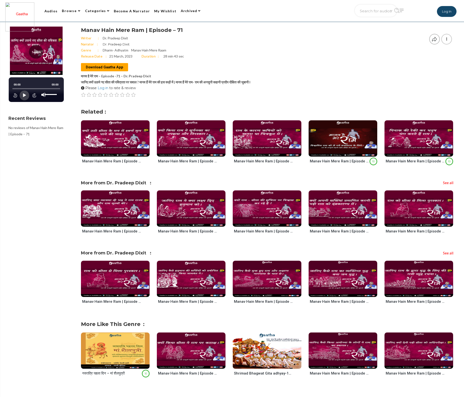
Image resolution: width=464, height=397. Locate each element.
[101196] (423, 151)
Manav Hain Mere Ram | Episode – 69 (415, 373)
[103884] (347, 292)
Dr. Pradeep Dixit (115, 38)
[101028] (347, 151)
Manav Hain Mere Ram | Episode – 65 (263, 301)
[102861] (119, 151)
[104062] (347, 364)
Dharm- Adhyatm (115, 50)
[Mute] (43, 94)
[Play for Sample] (110, 151)
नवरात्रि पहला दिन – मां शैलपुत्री (103, 373)
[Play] (24, 95)
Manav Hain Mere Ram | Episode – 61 (339, 301)
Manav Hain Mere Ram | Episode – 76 (263, 231)
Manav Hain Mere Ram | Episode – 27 (187, 161)
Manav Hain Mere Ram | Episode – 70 (339, 373)
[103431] (195, 222)
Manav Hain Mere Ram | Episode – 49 (187, 301)
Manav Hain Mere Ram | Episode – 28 (187, 373)
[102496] (423, 222)
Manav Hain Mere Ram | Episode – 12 (263, 161)
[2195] (271, 364)
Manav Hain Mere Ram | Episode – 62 (415, 301)
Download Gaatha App (104, 67)
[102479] (347, 222)
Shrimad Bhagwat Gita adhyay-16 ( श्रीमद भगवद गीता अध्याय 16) (263, 373)
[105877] (271, 222)
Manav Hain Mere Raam (148, 50)
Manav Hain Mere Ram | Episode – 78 (111, 231)
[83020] (119, 364)
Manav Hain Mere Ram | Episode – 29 (339, 231)
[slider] (51, 90)
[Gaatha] (19, 11)
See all (448, 182)
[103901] (423, 292)
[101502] (271, 151)
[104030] (423, 364)
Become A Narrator (132, 11)
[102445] (195, 151)
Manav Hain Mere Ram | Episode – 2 (339, 161)
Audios (51, 11)
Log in (103, 88)
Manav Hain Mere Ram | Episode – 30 (415, 231)
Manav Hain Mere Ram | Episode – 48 (187, 231)
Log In (446, 11)
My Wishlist (165, 11)
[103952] (271, 292)
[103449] (195, 292)
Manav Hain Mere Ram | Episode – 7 (415, 161)
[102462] (195, 364)
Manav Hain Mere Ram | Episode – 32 (111, 161)
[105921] (119, 222)
